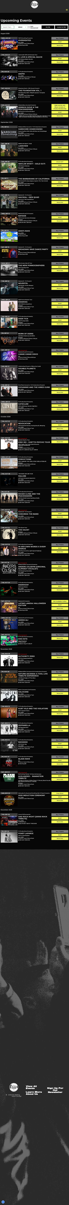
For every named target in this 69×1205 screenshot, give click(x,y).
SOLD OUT (59, 162)
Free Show (59, 793)
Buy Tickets (60, 38)
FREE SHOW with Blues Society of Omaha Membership (59, 107)
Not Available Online (59, 601)
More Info (60, 45)
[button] (66, 9)
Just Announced (34, 27)
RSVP (60, 42)
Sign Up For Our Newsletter (55, 1090)
